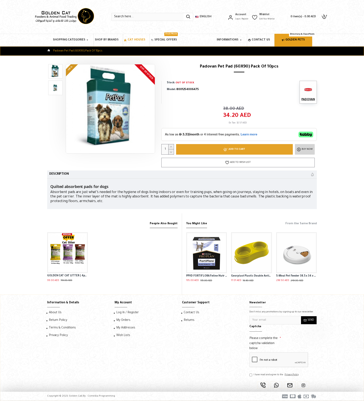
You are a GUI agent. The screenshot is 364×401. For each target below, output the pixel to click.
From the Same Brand (301, 223)
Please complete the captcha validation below (263, 343)
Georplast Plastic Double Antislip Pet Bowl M (251, 276)
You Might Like (196, 223)
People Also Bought (164, 223)
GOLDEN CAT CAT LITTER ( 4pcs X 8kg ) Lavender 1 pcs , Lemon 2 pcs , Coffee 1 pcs (67, 275)
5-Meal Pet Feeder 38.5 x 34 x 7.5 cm (296, 276)
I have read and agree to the (276, 375)
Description (59, 174)
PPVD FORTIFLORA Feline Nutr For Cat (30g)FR (206, 276)
